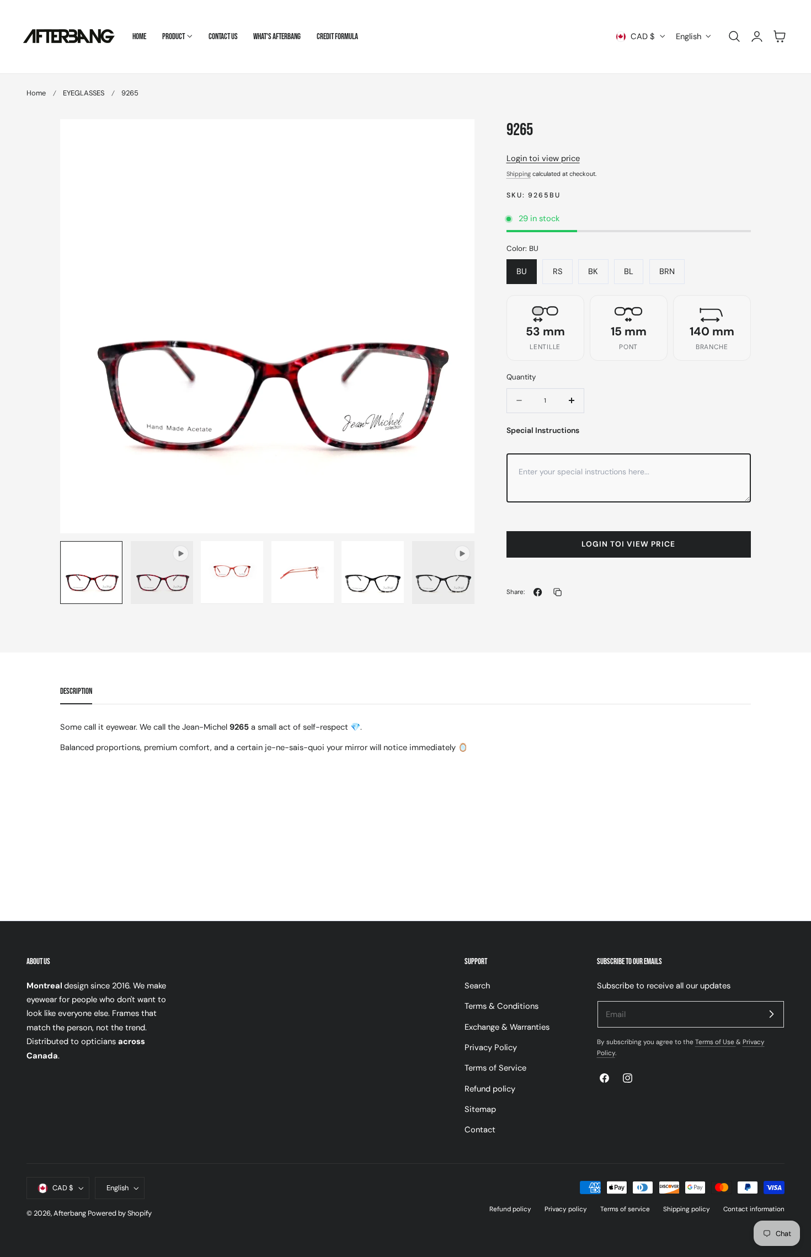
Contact (480, 1129)
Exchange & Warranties (507, 1026)
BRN (667, 271)
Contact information (754, 1209)
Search (477, 985)
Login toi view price (543, 158)
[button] (734, 36)
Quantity (521, 377)
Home (36, 93)
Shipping (518, 174)
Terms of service (625, 1209)
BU (521, 271)
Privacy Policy (491, 1047)
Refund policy (490, 1088)
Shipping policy (686, 1209)
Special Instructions (542, 430)
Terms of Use (715, 1041)
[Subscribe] (771, 1014)
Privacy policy (566, 1209)
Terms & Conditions (501, 1006)
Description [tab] (76, 691)
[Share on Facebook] (537, 592)
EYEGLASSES (83, 93)
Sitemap (480, 1109)
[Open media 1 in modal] (455, 139)
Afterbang (70, 1213)
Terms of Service (495, 1067)
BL (628, 271)
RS (558, 271)
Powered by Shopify (120, 1213)
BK (593, 271)
